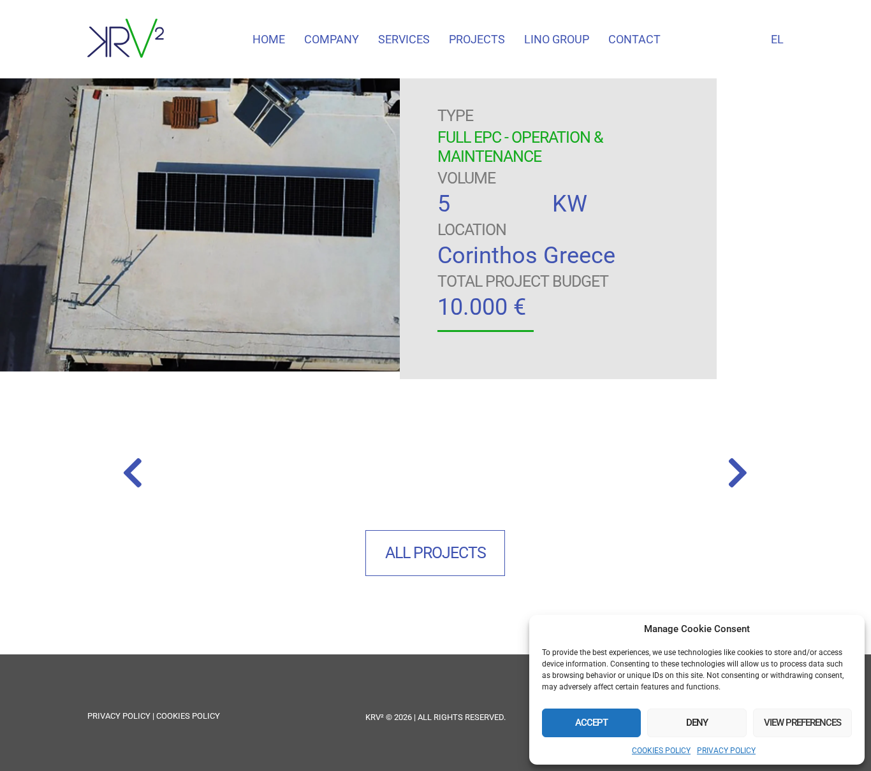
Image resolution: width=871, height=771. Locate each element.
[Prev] (278, 475)
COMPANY (331, 39)
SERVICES (404, 39)
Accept (591, 722)
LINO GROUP (556, 39)
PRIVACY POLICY (726, 750)
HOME (269, 39)
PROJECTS (477, 39)
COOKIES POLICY (661, 750)
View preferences (802, 722)
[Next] (591, 475)
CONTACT (634, 39)
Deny (697, 722)
